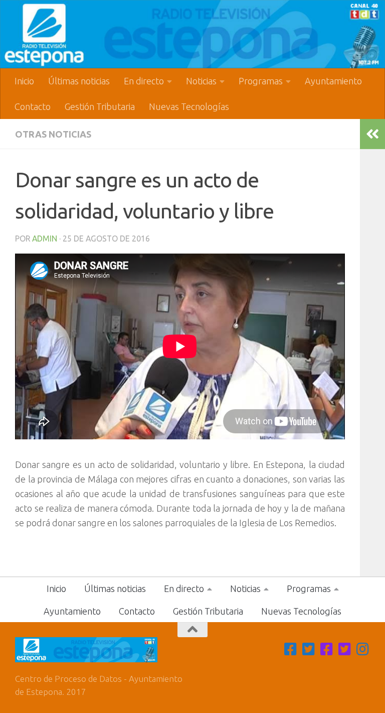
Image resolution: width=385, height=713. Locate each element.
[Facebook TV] (291, 649)
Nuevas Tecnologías (189, 106)
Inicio (24, 81)
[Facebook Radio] (327, 649)
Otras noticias (53, 134)
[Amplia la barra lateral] (372, 134)
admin (44, 238)
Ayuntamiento (333, 81)
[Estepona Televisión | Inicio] (192, 34)
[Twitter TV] (309, 649)
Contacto (33, 106)
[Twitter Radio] (345, 649)
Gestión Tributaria (100, 106)
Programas (261, 81)
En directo (144, 81)
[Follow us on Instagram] (363, 649)
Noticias (201, 81)
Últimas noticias (79, 81)
